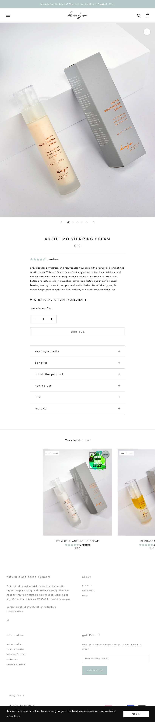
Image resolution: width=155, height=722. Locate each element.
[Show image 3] (77, 222)
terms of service (15, 649)
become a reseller (16, 664)
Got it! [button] (136, 714)
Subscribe (95, 670)
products (87, 585)
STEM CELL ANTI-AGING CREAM (77, 541)
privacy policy (14, 643)
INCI (37, 397)
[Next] (94, 222)
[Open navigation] (8, 15)
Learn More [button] (13, 716)
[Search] (139, 15)
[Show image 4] (82, 222)
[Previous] (61, 222)
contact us (12, 659)
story (85, 595)
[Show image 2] (73, 222)
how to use (43, 386)
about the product (49, 374)
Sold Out (77, 332)
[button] (38, 259)
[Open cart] (147, 15)
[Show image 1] (68, 222)
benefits (41, 363)
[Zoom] (147, 31)
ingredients (88, 590)
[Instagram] (8, 619)
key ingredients (47, 351)
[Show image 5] (87, 222)
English (15, 695)
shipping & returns (17, 654)
